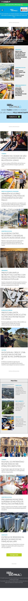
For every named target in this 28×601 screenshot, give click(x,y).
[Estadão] (6, 1)
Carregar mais (14, 555)
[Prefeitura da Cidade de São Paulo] (24, 10)
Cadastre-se (13, 117)
